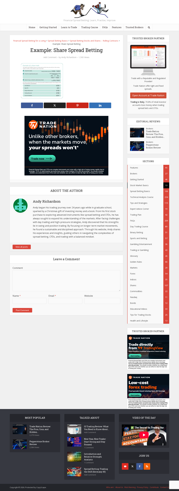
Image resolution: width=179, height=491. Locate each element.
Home (32, 27)
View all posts (22, 247)
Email (52, 295)
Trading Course (89, 27)
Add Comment (50, 57)
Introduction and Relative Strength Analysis (93, 457)
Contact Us (164, 487)
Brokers (149, 128)
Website (88, 295)
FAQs (105, 27)
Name (17, 295)
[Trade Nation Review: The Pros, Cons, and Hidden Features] (138, 132)
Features (116, 27)
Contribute (154, 487)
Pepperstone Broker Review (153, 146)
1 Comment (89, 447)
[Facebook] (139, 466)
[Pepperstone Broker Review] (138, 146)
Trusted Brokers (134, 27)
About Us (119, 487)
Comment (18, 267)
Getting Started (48, 27)
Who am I (110, 487)
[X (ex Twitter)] (132, 466)
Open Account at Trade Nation (148, 95)
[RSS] (147, 466)
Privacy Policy (142, 487)
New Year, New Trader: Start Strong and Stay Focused (95, 442)
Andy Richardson (68, 57)
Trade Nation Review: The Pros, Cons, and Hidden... (155, 134)
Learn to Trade (69, 27)
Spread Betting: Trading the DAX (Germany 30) (96, 470)
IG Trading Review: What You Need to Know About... (96, 428)
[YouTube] (125, 466)
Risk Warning (130, 487)
